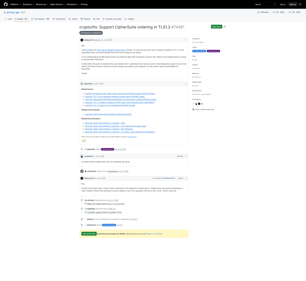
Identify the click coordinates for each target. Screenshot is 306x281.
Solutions (27, 4)
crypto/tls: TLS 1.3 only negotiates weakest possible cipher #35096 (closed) (115, 97)
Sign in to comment (154, 234)
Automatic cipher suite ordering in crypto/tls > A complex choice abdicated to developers (120, 132)
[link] (90, 149)
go (17, 12)
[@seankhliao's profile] (81, 156)
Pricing (84, 4)
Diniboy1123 (89, 40)
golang (10, 12)
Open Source (56, 4)
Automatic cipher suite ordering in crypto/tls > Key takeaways (109, 129)
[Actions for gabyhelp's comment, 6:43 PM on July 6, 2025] (186, 83)
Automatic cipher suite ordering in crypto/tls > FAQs (105, 123)
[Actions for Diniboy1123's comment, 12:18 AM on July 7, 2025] (186, 178)
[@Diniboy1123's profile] (81, 40)
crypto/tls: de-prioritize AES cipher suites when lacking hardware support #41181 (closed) (120, 94)
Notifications (264, 12)
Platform (15, 4)
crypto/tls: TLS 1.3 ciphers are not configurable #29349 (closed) (110, 105)
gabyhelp (88, 84)
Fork (280, 12)
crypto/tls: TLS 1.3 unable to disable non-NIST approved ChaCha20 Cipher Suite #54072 (120, 102)
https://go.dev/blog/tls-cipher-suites (111, 50)
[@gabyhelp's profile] (81, 83)
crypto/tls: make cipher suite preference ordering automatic (108, 114)
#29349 (89, 50)
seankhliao (88, 156)
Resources (41, 4)
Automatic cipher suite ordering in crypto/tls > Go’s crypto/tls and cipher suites (115, 126)
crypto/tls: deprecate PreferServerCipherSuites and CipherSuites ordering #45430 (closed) (120, 99)
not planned (112, 171)
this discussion (132, 137)
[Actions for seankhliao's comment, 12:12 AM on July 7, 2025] (186, 156)
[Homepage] (6, 4)
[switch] (84, 140)
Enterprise (71, 4)
